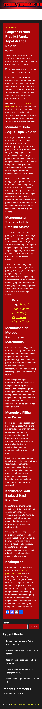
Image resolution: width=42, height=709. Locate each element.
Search (6, 623)
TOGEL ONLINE (10, 27)
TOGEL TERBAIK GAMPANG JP (25, 704)
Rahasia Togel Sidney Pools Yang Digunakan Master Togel (21, 313)
